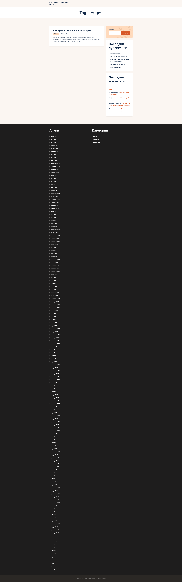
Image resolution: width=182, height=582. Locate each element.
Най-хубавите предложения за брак (72, 30)
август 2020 (54, 310)
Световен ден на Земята (117, 64)
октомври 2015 (55, 428)
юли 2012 (53, 545)
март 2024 (54, 190)
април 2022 (54, 253)
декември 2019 (55, 334)
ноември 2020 (55, 302)
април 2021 (54, 286)
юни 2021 (53, 280)
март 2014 (54, 485)
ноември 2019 (55, 337)
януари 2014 (54, 491)
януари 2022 (54, 262)
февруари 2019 (55, 365)
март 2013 (54, 521)
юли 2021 (53, 277)
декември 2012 (55, 530)
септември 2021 (55, 271)
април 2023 (54, 223)
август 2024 (54, 175)
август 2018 (54, 383)
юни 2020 (53, 316)
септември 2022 (55, 241)
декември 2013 (55, 494)
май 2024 (53, 184)
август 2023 (54, 211)
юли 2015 (53, 437)
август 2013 (54, 506)
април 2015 (54, 446)
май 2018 (53, 392)
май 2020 (53, 319)
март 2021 (54, 289)
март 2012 (54, 557)
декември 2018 (55, 371)
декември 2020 (55, 298)
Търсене (111, 29)
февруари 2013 (55, 524)
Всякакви (56, 33)
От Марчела (96, 142)
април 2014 (54, 482)
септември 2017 (55, 404)
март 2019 (54, 361)
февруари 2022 (55, 259)
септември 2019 (55, 344)
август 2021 (54, 274)
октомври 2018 (55, 377)
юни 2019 (53, 353)
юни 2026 (53, 142)
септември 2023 (55, 208)
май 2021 (53, 283)
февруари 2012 (55, 560)
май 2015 (53, 443)
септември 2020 (55, 307)
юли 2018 (53, 386)
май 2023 (53, 220)
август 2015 (54, 434)
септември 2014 (55, 467)
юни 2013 (53, 512)
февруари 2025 (55, 163)
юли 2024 (53, 178)
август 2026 (54, 136)
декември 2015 (55, 422)
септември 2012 (55, 539)
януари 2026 (54, 148)
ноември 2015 (55, 425)
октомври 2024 (55, 169)
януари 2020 (54, 332)
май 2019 (53, 356)
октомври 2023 (55, 205)
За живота (96, 139)
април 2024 (54, 187)
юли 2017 (53, 410)
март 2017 (54, 413)
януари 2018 (54, 395)
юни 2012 (53, 548)
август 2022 (54, 244)
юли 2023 (53, 214)
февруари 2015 (55, 452)
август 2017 (54, 407)
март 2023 (54, 226)
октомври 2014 (55, 464)
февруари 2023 (55, 229)
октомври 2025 (55, 151)
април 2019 (54, 359)
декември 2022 (55, 235)
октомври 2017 (55, 401)
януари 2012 (54, 563)
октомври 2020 (55, 304)
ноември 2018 (55, 374)
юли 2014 (53, 473)
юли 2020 (53, 313)
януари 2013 (54, 527)
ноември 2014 (55, 461)
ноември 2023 (55, 202)
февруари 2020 (55, 329)
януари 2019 (54, 368)
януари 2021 (54, 295)
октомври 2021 (55, 268)
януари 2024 (54, 196)
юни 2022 (53, 247)
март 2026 (54, 145)
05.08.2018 (64, 33)
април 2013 (54, 518)
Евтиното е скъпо (115, 53)
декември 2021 (55, 265)
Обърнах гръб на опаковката (118, 56)
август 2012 (54, 542)
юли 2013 (53, 509)
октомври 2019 (55, 340)
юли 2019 (53, 350)
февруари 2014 (55, 488)
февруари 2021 (55, 292)
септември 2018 (55, 380)
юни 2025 (53, 157)
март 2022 (54, 256)
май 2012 (53, 551)
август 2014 (54, 470)
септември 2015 (55, 431)
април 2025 (54, 160)
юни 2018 (53, 389)
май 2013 (53, 515)
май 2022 (53, 250)
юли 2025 (53, 154)
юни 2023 (53, 217)
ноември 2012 (55, 533)
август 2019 (54, 347)
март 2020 (54, 326)
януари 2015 (54, 455)
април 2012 (54, 554)
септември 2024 (55, 172)
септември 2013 (55, 503)
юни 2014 (53, 476)
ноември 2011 (55, 569)
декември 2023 (55, 199)
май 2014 (53, 479)
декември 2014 (55, 458)
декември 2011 (55, 566)
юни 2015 (53, 440)
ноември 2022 (55, 238)
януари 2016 (54, 419)
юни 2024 (53, 181)
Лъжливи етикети (115, 67)
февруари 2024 (55, 193)
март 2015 (54, 449)
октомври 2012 (55, 536)
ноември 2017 (55, 398)
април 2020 (54, 323)
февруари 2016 (55, 416)
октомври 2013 (55, 500)
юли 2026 (53, 139)
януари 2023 (54, 232)
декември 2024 (55, 166)
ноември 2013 (55, 497)
